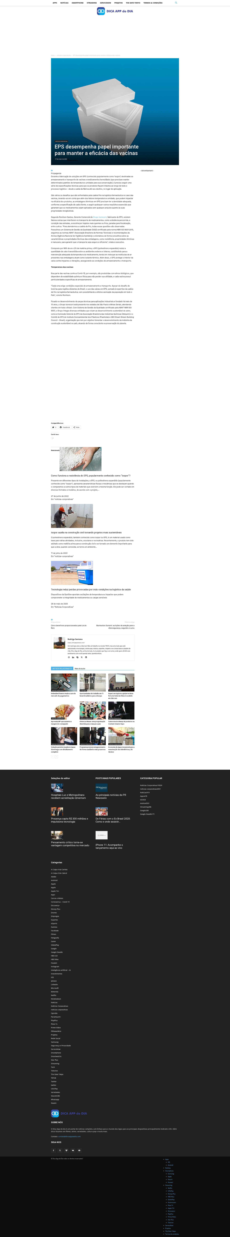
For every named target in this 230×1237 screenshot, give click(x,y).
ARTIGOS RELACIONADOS (62, 669)
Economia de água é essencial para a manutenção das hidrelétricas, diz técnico (121, 749)
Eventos (54, 927)
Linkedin (54, 984)
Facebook (54, 930)
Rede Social (55, 1038)
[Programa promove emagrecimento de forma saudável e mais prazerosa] (93, 736)
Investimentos (56, 974)
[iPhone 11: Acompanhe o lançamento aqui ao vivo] (115, 835)
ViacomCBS (55, 1096)
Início (53, 55)
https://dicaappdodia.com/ (76, 642)
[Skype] (78, 657)
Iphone (54, 981)
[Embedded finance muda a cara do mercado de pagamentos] (64, 682)
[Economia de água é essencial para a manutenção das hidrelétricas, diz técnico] (121, 736)
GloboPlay (55, 945)
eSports (54, 923)
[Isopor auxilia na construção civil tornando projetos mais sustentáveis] (92, 516)
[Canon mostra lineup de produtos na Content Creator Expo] (121, 711)
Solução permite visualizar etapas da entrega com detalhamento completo (63, 749)
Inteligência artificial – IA (61, 970)
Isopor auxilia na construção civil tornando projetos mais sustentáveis (86, 532)
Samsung (54, 1042)
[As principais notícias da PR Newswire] (115, 788)
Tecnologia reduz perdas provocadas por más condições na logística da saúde (91, 589)
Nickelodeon (56, 999)
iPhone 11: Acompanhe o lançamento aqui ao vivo (109, 846)
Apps (55, 3)
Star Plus (54, 1060)
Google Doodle (57, 952)
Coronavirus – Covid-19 (60, 902)
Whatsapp (55, 1099)
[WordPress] (87, 657)
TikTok (53, 1078)
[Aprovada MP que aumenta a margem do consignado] (64, 711)
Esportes (54, 920)
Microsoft (55, 988)
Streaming (92, 3)
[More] (92, 170)
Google (54, 948)
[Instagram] (70, 657)
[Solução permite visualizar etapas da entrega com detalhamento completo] (64, 736)
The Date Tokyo (133, 3)
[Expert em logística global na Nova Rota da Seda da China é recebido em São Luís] (121, 682)
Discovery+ (55, 905)
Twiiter (54, 1081)
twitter (53, 1085)
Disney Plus (55, 909)
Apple (53, 884)
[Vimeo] (66, 1150)
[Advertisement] (115, 34)
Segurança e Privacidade (61, 1045)
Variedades (55, 1092)
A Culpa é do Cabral (59, 873)
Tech (53, 1067)
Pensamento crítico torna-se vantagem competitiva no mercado (70, 844)
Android (54, 880)
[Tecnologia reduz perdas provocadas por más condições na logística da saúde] (92, 573)
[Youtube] (79, 1150)
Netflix (53, 995)
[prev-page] (52, 756)
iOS (52, 977)
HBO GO (54, 956)
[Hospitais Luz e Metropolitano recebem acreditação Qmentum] (70, 788)
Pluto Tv (54, 1024)
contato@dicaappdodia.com (69, 1136)
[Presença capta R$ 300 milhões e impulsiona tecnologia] (70, 811)
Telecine (54, 1071)
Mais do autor (80, 669)
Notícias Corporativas (59, 1006)
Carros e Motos (57, 898)
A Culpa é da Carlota (59, 869)
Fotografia (55, 938)
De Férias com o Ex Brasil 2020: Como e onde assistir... (113, 820)
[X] (83, 657)
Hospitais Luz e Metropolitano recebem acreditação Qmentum (68, 796)
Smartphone (77, 3)
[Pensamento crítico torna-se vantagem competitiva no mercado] (70, 835)
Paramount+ (56, 1017)
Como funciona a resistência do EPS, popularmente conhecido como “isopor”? (90, 475)
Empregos (83, 690)
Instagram (55, 966)
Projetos (118, 3)
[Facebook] (53, 1150)
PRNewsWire (56, 1031)
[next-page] (56, 756)
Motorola (54, 992)
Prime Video (56, 1027)
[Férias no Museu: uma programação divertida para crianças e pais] (93, 711)
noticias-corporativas (64, 55)
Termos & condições (153, 3)
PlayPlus (54, 1020)
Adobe (53, 877)
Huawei (54, 963)
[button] (176, 3)
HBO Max (54, 959)
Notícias (64, 3)
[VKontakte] (72, 1150)
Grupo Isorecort (100, 217)
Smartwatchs (56, 1056)
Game (53, 941)
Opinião (54, 1013)
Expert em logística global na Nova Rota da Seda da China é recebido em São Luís (120, 696)
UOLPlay (54, 1089)
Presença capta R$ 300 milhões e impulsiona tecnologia (69, 820)
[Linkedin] (74, 657)
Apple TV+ (55, 891)
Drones (54, 912)
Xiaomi (53, 1103)
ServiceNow (105, 3)
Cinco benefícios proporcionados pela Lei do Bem (68, 626)
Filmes (53, 934)
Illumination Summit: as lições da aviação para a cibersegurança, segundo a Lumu (115, 626)
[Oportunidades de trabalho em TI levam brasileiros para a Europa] (93, 682)
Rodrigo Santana (72, 160)
